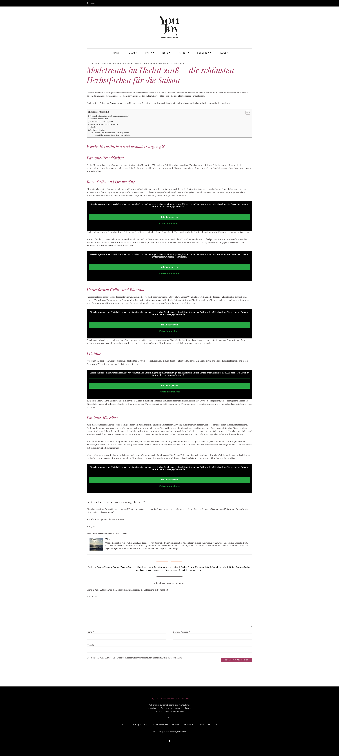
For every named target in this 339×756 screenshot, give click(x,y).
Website (90, 645)
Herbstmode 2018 (203, 567)
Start (116, 53)
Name (90, 632)
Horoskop (203, 53)
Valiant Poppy (196, 570)
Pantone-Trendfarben (99, 119)
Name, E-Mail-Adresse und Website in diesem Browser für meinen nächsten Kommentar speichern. (136, 658)
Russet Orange (153, 570)
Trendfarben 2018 (169, 570)
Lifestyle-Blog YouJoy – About (134, 724)
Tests (165, 53)
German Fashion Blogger (138, 63)
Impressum (213, 724)
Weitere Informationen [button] (169, 223)
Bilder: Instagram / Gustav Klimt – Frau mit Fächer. (114, 135)
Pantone (114, 103)
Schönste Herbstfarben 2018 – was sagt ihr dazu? (112, 133)
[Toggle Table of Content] (246, 112)
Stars (132, 53)
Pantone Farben (243, 567)
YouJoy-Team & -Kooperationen (165, 724)
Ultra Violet (183, 570)
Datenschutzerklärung (193, 724)
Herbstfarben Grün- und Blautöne (104, 125)
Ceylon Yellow (187, 567)
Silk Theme (170, 732)
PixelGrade (181, 732)
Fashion (182, 53)
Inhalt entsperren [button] (169, 217)
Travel (222, 53)
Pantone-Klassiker (97, 130)
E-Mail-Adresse (181, 632)
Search (93, 3)
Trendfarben (179, 63)
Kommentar (93, 596)
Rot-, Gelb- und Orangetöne (101, 122)
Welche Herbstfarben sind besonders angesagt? (109, 116)
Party (148, 53)
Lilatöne (93, 127)
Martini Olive (229, 567)
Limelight (217, 567)
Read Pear (140, 570)
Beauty (110, 63)
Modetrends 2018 (162, 63)
